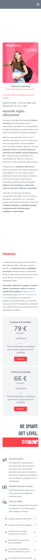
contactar (32, 291)
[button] (38, 4)
